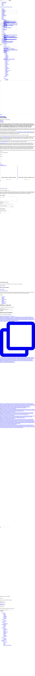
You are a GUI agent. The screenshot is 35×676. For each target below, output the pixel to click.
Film (6, 65)
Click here (1, 604)
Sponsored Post (4, 301)
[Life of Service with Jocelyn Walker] (10, 50)
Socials (5, 620)
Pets (4, 634)
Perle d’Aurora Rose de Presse (5, 140)
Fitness (6, 63)
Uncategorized (4, 303)
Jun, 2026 (5, 52)
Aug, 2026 (5, 51)
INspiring (5, 638)
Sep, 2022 (1, 120)
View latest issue (2, 285)
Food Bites (7, 55)
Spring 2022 (3, 116)
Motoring (6, 71)
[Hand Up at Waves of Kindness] (10, 22)
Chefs (6, 53)
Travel (6, 75)
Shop (2, 4)
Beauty (6, 61)
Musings (6, 72)
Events (6, 62)
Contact (3, 5)
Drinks (6, 54)
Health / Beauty (4, 299)
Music (6, 66)
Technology (7, 74)
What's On (5, 621)
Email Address (2, 309)
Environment (7, 68)
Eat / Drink (3, 296)
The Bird (17, 138)
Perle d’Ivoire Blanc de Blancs (5, 136)
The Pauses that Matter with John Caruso (10, 39)
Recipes (6, 57)
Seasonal (6, 58)
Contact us (9, 314)
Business (6, 67)
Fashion (3, 298)
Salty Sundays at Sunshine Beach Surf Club (10, 24)
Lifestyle (3, 627)
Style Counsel (7, 60)
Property (5, 635)
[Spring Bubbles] (3, 186)
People (5, 78)
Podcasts (6, 79)
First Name (1, 308)
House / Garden (7, 70)
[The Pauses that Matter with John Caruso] (10, 36)
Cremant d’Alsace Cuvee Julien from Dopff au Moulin (25, 131)
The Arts (3, 302)
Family (6, 69)
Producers (6, 56)
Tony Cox (2, 121)
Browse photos (2, 289)
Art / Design (5, 641)
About (3, 3)
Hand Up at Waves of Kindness (8, 25)
